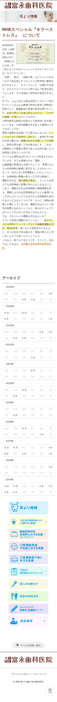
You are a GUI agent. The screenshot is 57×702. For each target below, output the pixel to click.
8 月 (42, 332)
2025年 (10, 286)
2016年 (10, 460)
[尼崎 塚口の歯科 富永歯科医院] (28, 5)
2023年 (10, 325)
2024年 (10, 306)
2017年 (9, 440)
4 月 (24, 299)
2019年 (10, 402)
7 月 (50, 293)
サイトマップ (40, 674)
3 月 (33, 299)
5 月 (15, 338)
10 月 (24, 313)
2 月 (42, 434)
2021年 (10, 363)
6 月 (6, 319)
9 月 (33, 370)
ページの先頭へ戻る (30, 645)
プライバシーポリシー (21, 674)
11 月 (15, 447)
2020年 (10, 383)
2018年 (10, 421)
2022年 (10, 344)
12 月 (6, 313)
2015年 (10, 479)
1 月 (50, 319)
